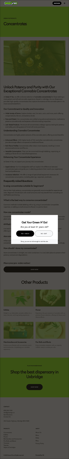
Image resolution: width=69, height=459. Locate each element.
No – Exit (44, 233)
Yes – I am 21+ (25, 233)
